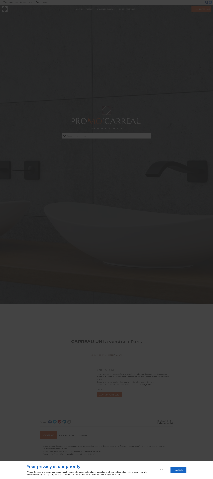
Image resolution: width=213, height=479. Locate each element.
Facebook (115, 474)
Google (108, 474)
